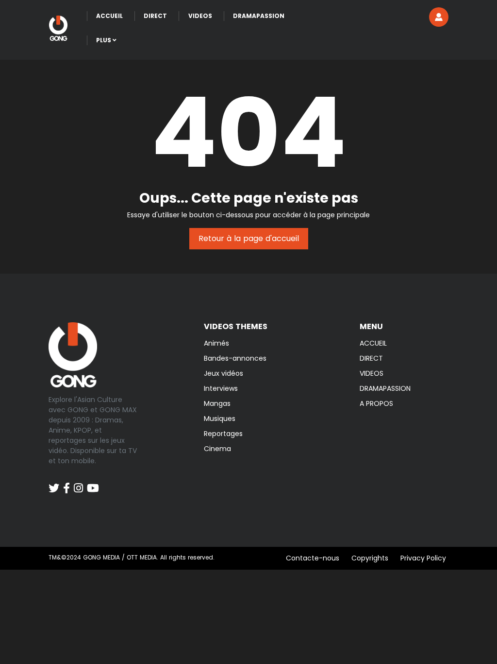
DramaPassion (258, 16)
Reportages (223, 433)
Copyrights (369, 558)
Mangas (217, 403)
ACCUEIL (373, 343)
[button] (438, 17)
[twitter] (54, 483)
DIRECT (371, 358)
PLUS (104, 40)
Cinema (217, 449)
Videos (200, 16)
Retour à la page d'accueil (249, 238)
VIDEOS (371, 373)
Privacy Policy (423, 558)
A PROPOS (376, 403)
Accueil (109, 16)
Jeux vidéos (223, 373)
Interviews (221, 388)
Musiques (219, 418)
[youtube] (93, 483)
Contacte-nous (312, 558)
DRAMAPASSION (385, 388)
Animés (216, 343)
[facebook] (66, 483)
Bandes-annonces (235, 358)
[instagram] (78, 483)
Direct (155, 16)
